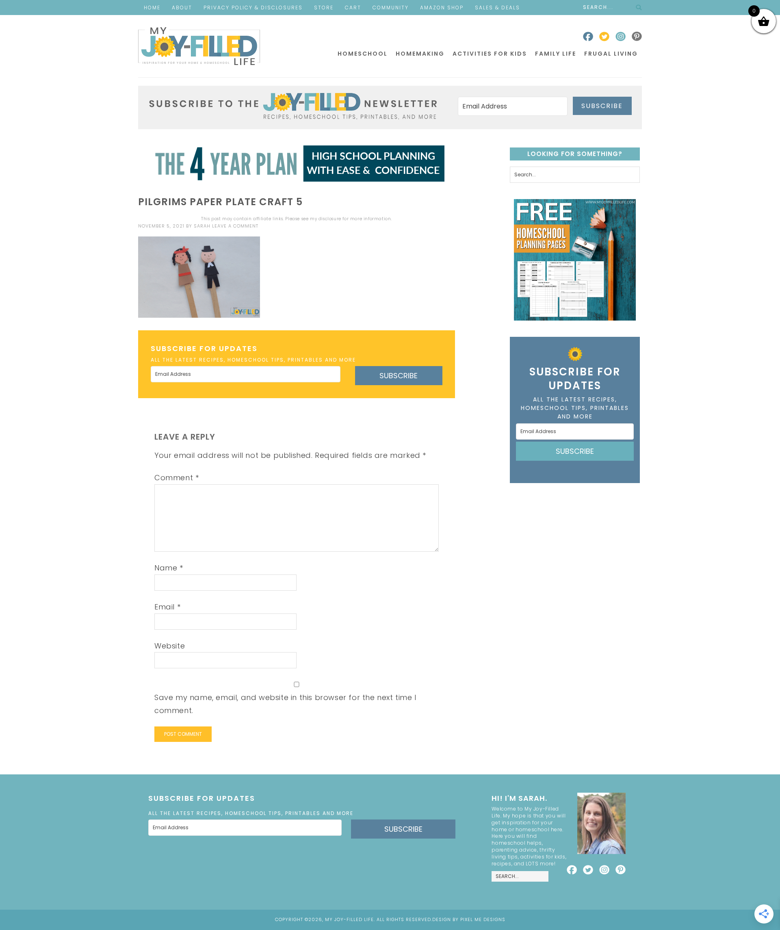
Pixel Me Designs (482, 919)
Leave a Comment (235, 226)
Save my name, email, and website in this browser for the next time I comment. (285, 703)
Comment (176, 478)
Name (168, 568)
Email (167, 607)
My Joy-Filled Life (199, 46)
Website (169, 646)
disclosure (329, 219)
